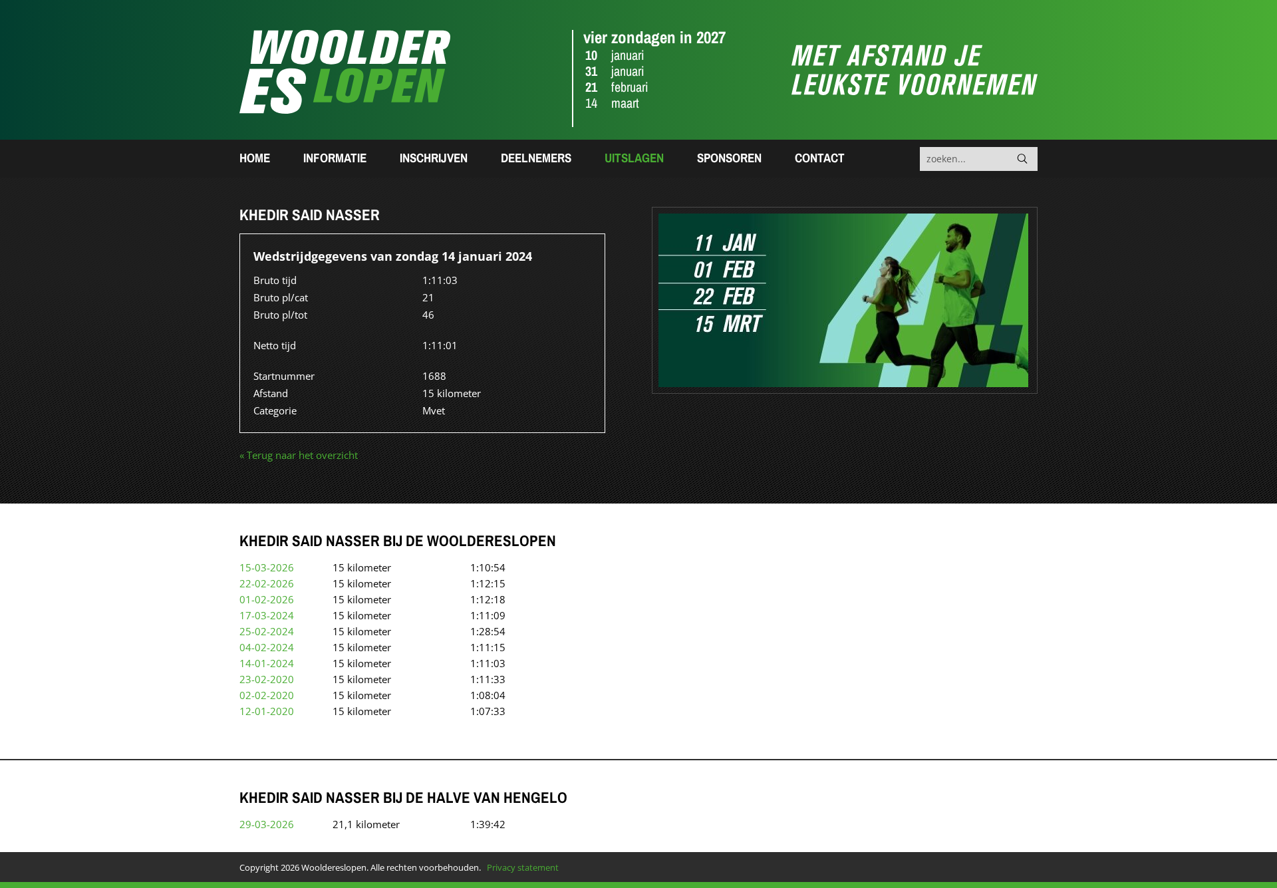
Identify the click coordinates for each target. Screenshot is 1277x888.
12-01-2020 (266, 711)
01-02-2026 (266, 599)
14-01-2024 (266, 663)
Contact (820, 157)
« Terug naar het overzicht (298, 455)
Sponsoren (729, 157)
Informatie (334, 157)
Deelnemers (536, 157)
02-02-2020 (266, 695)
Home (254, 157)
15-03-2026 (266, 567)
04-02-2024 (266, 647)
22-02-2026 (266, 583)
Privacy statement (523, 867)
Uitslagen (634, 157)
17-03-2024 (266, 615)
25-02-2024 (266, 631)
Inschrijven (434, 157)
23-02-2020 (266, 679)
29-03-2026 (266, 824)
